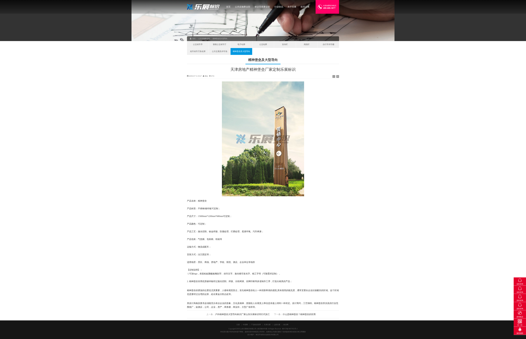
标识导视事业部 (262, 7)
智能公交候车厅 (219, 44)
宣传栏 (285, 44)
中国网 (245, 325)
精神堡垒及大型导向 (241, 51)
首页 (228, 7)
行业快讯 (278, 7)
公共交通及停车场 (219, 51)
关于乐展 (292, 7)
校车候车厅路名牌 (197, 51)
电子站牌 (241, 44)
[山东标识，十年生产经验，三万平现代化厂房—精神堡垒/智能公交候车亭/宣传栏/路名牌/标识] (203, 7)
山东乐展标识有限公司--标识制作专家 (253, 329)
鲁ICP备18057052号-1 (290, 329)
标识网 (285, 325)
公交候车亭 (198, 44)
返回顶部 (520, 333)
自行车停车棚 (328, 44)
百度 (238, 325)
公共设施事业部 (242, 7)
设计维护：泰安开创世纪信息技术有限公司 (263, 335)
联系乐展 (305, 7)
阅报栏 (307, 44)
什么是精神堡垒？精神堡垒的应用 (299, 314)
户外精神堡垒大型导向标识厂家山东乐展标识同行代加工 (242, 314)
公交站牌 (263, 44)
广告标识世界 (256, 325)
